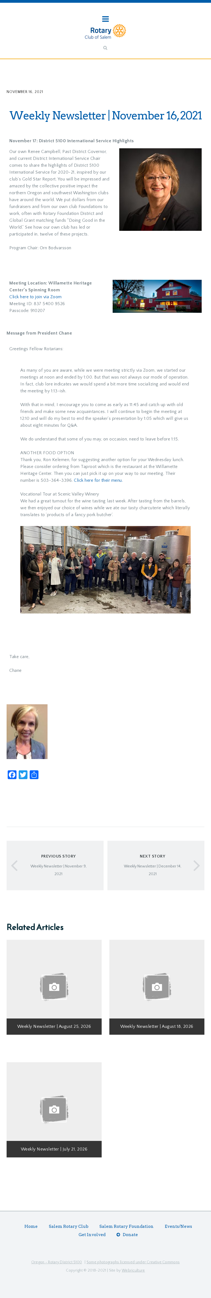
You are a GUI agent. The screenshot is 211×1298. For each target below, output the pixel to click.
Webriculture (133, 1270)
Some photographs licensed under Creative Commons (133, 1262)
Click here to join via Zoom (35, 296)
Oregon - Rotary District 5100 (56, 1262)
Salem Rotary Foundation (126, 1226)
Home (31, 1226)
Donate (130, 1234)
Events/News (178, 1226)
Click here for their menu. (98, 480)
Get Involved (92, 1234)
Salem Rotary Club (68, 1226)
